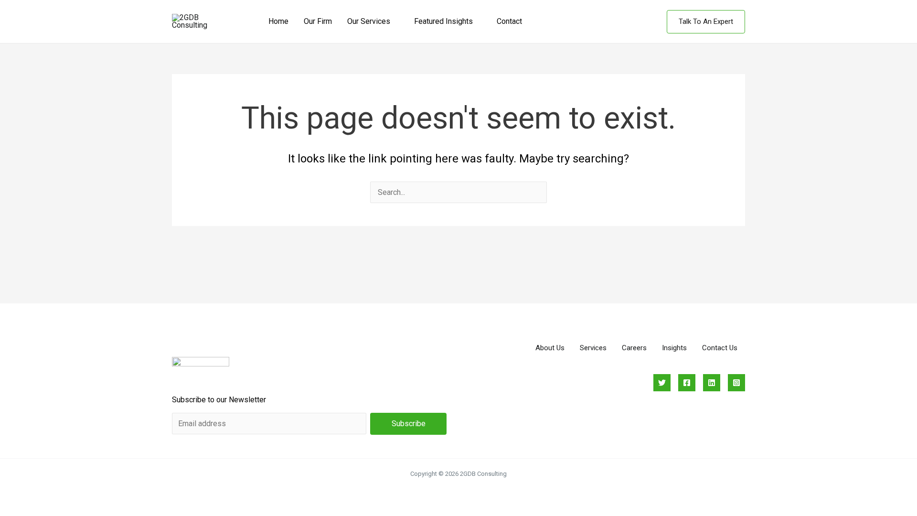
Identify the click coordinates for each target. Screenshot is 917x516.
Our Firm (318, 21)
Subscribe (409, 423)
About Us (550, 348)
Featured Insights (443, 21)
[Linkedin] (711, 382)
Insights (674, 348)
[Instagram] (736, 382)
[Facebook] (686, 382)
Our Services (368, 21)
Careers (634, 348)
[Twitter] (662, 382)
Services (593, 348)
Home (278, 21)
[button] (706, 21)
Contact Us (719, 348)
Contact (509, 21)
